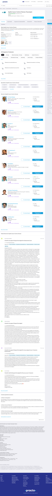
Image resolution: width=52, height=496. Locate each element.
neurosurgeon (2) (4, 89)
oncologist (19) (4, 84)
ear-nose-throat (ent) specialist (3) (23, 84)
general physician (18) (13, 84)
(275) (29, 21)
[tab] (3, 21)
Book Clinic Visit (38, 106)
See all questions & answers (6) (6, 416)
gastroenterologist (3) (34, 84)
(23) (38, 21)
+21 (10, 42)
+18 (12, 89)
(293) (19, 21)
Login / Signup (47, 1)
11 (37, 178)
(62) (9, 21)
